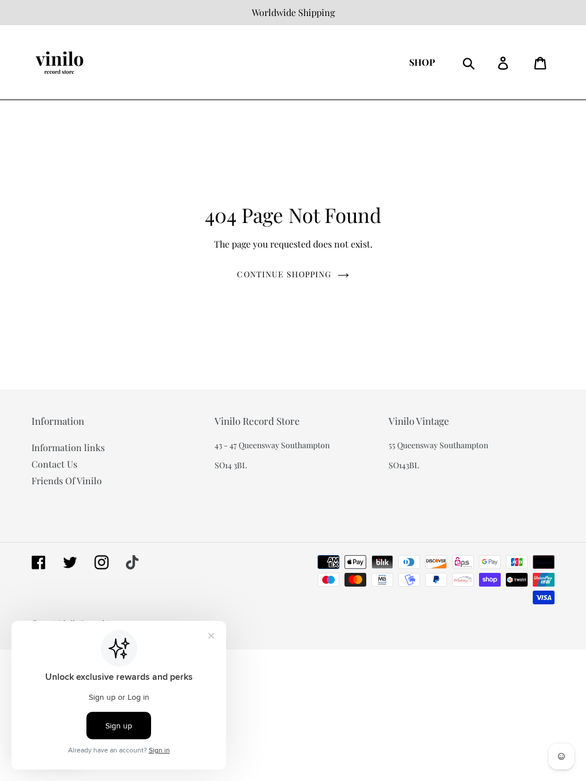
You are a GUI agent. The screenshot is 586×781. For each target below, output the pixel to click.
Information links (68, 447)
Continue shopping (284, 274)
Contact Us (54, 464)
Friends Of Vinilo (66, 481)
